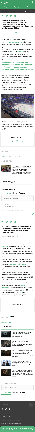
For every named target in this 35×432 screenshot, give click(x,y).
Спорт (6, 7)
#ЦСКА (11, 156)
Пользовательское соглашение (11, 420)
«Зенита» (20, 51)
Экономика (4, 11)
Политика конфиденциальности (11, 423)
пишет (12, 122)
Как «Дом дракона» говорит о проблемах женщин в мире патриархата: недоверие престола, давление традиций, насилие (22, 353)
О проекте (4, 404)
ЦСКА (12, 39)
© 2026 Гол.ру (5, 416)
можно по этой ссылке (17, 264)
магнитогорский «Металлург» (12, 42)
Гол (2, 119)
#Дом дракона (6, 322)
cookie (28, 428)
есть (21, 292)
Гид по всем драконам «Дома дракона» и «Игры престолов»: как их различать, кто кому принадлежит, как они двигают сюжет (22, 373)
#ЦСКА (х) (4, 156)
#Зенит (17, 156)
